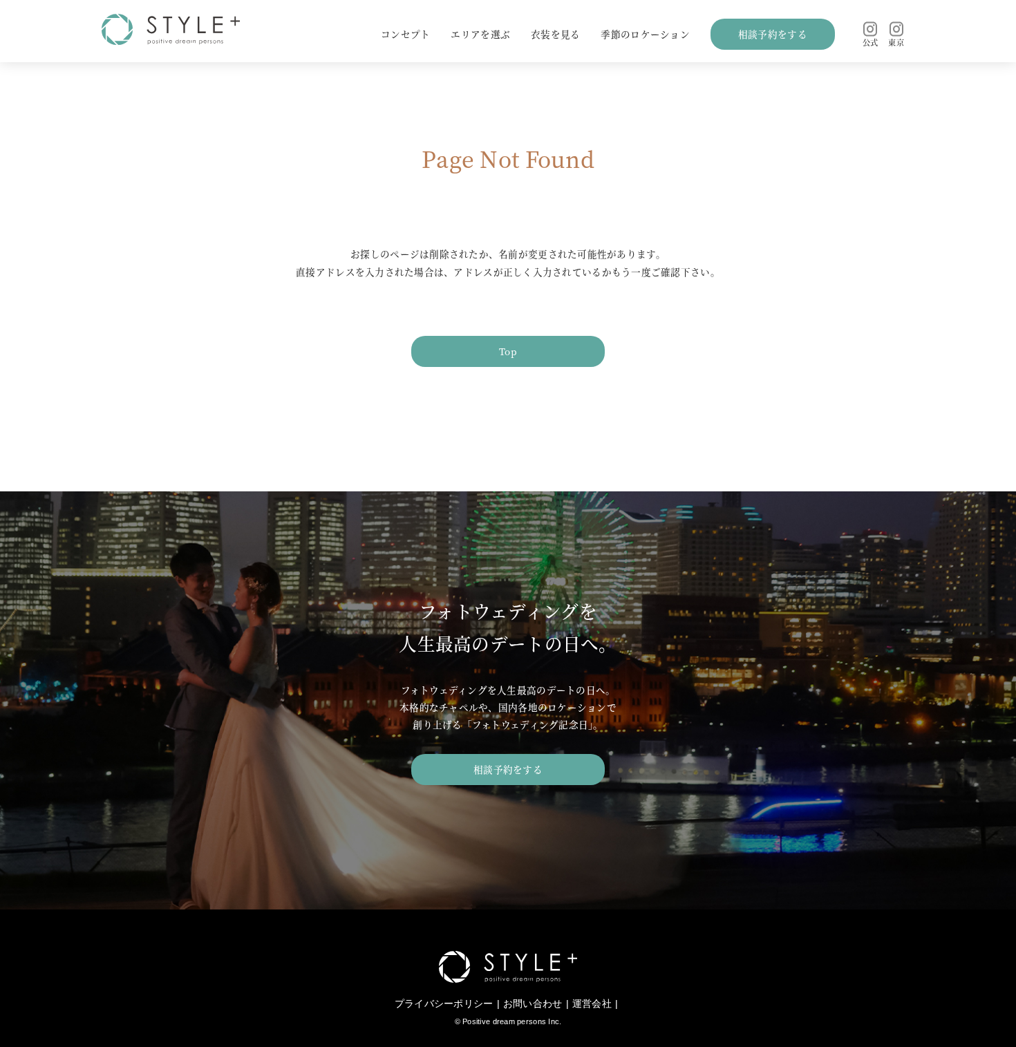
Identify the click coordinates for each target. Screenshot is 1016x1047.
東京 (896, 42)
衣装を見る (555, 34)
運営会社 (592, 1004)
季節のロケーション (645, 34)
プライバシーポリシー (444, 1004)
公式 (870, 42)
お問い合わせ (533, 1004)
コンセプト (405, 34)
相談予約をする (508, 769)
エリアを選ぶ (480, 34)
